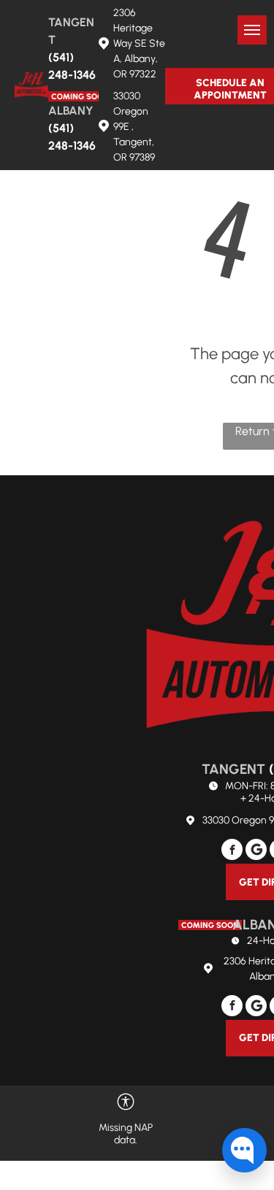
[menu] (252, 30)
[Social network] (256, 851)
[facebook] (232, 851)
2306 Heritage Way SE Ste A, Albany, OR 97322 (139, 43)
